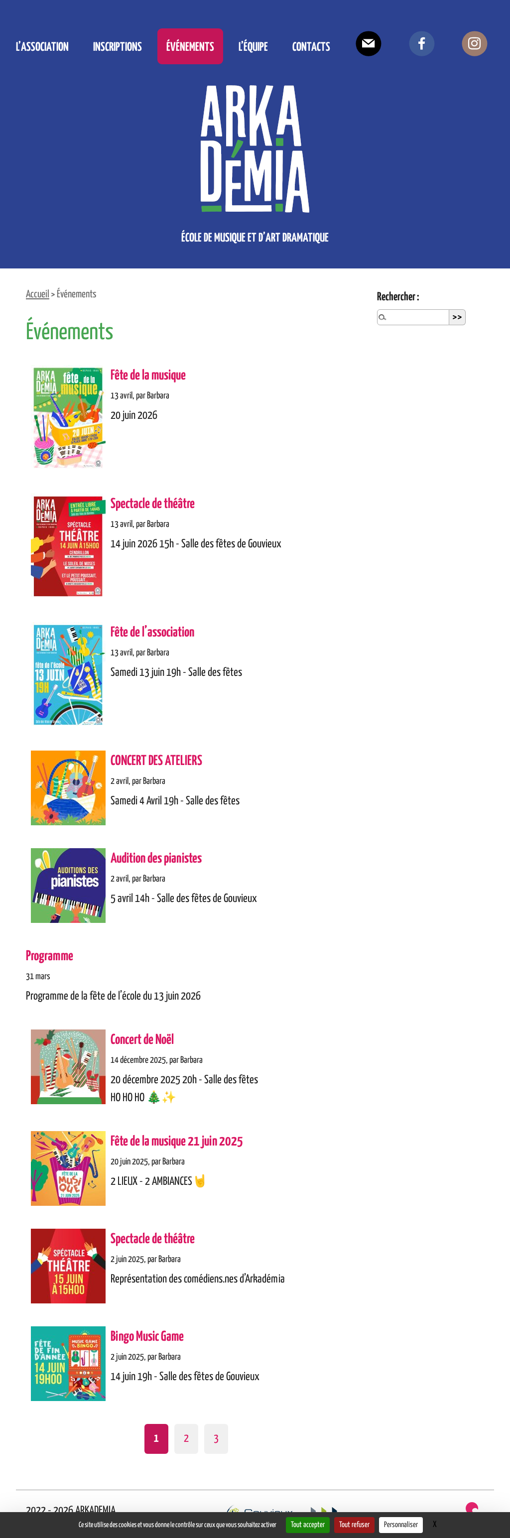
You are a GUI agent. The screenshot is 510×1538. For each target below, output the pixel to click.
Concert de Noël (142, 1040)
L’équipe (253, 46)
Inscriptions (117, 46)
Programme (49, 956)
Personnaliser (401, 1525)
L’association (42, 46)
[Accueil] (255, 149)
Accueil (37, 294)
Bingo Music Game (147, 1337)
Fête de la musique (148, 376)
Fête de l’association (152, 633)
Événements (190, 46)
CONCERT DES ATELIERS (156, 761)
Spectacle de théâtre (153, 504)
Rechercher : (398, 297)
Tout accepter (308, 1525)
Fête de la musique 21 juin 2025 (177, 1142)
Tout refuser (354, 1525)
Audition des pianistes (156, 859)
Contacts (311, 46)
